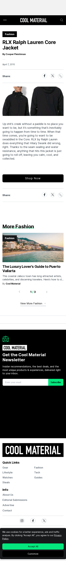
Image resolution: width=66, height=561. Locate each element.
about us (7, 494)
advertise (8, 505)
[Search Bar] (62, 20)
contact (7, 510)
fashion (38, 467)
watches (7, 477)
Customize (33, 553)
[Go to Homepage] (34, 20)
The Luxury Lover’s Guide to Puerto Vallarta (31, 268)
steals (6, 482)
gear (5, 467)
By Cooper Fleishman (14, 54)
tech (37, 472)
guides (38, 477)
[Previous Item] (19, 292)
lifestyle (7, 472)
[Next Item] (47, 292)
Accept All (33, 546)
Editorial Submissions (14, 499)
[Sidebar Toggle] (4, 20)
